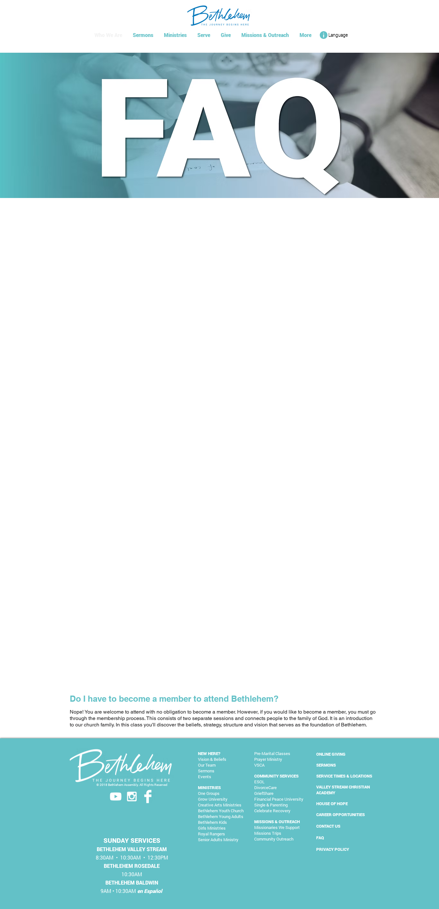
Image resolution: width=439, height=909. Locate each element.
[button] (333, 35)
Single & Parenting (271, 805)
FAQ (320, 838)
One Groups (209, 793)
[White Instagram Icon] (132, 796)
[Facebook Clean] (148, 796)
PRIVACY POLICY (332, 849)
